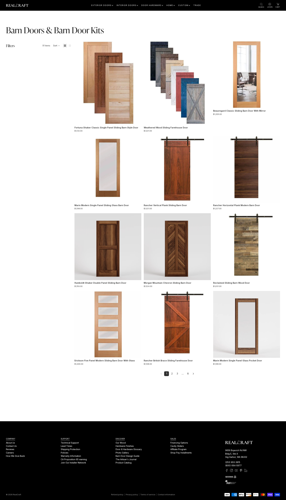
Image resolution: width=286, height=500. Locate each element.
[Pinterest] (241, 470)
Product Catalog (124, 462)
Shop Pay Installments (181, 452)
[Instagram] (231, 470)
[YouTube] (236, 470)
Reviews (10, 449)
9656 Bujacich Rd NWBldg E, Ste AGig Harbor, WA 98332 (236, 453)
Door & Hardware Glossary (129, 449)
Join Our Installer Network (73, 462)
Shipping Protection (70, 449)
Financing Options (179, 442)
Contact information (166, 494)
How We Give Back (15, 456)
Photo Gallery (122, 452)
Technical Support (70, 442)
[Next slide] (136, 83)
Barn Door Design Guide (127, 456)
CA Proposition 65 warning (74, 459)
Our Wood (121, 442)
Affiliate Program (178, 449)
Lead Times (66, 446)
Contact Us (11, 446)
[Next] (193, 373)
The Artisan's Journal (126, 459)
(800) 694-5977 (233, 465)
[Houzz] (245, 470)
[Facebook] (226, 470)
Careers (10, 452)
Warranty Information (71, 456)
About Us (10, 442)
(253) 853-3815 (232, 462)
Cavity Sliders (177, 446)
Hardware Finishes (125, 446)
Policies (64, 452)
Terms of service (147, 494)
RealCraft (17, 494)
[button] (56, 45)
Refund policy (117, 494)
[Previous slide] (78, 83)
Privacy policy (132, 494)
